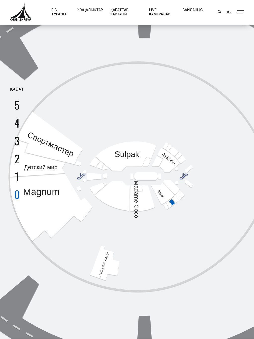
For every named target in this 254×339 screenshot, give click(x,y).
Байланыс (193, 10)
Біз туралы (58, 12)
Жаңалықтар (90, 10)
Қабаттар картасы (119, 12)
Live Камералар (159, 12)
